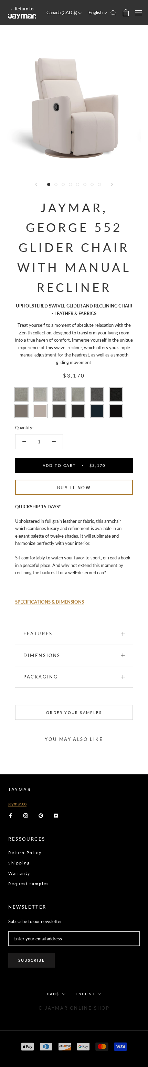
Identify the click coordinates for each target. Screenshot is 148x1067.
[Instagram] (25, 815)
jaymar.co (17, 803)
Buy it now (74, 487)
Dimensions (42, 655)
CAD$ (53, 994)
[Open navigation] (138, 12)
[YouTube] (56, 815)
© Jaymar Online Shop (74, 1008)
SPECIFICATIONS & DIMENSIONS (49, 602)
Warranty (19, 873)
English (96, 12)
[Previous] (36, 184)
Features (38, 633)
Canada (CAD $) (62, 12)
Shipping (19, 862)
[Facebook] (10, 815)
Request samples (28, 883)
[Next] (112, 184)
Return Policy (25, 852)
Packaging (40, 676)
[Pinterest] (41, 815)
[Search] (113, 13)
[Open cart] (126, 12)
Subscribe (31, 960)
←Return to (21, 8)
